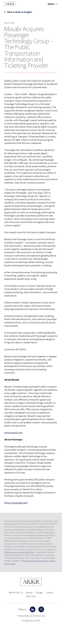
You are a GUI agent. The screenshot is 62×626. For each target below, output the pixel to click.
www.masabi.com (13, 432)
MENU (51, 4)
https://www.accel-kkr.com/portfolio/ (19, 552)
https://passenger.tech (16, 502)
